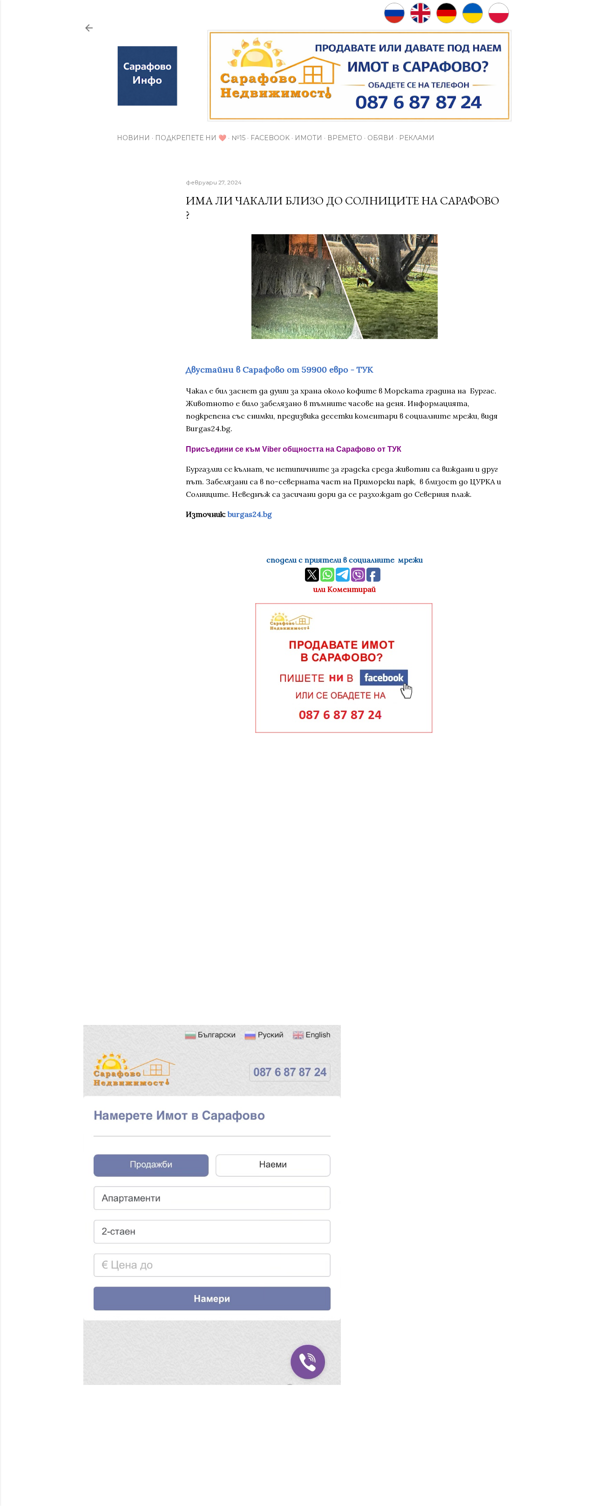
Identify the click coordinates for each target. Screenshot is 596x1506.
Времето (344, 138)
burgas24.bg (250, 514)
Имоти (308, 138)
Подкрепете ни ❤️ (190, 138)
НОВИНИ (133, 138)
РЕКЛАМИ (416, 138)
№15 (238, 138)
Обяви (380, 138)
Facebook (270, 138)
